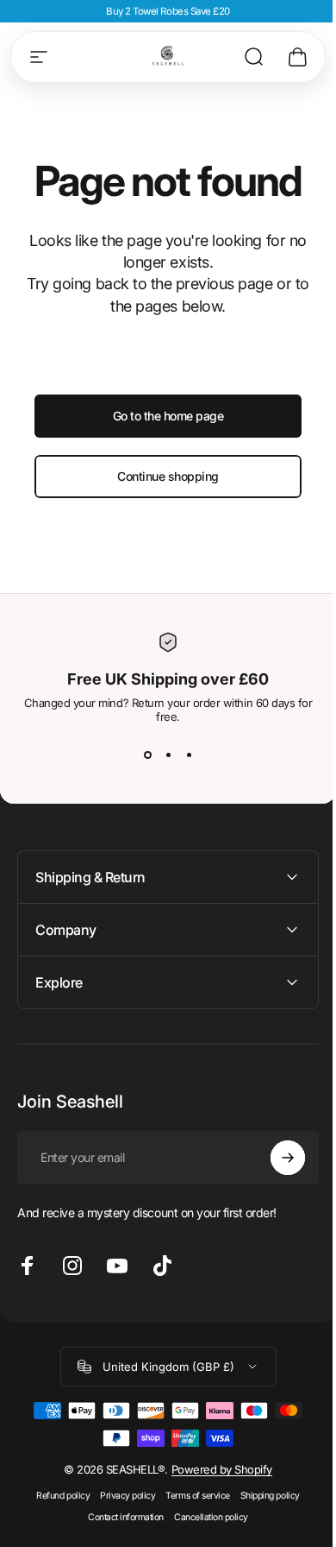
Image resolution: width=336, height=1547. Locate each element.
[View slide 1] (147, 754)
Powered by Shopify (215, 1469)
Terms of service (191, 1495)
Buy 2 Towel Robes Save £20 (168, 11)
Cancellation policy (205, 1517)
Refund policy (57, 1495)
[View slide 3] (188, 754)
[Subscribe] (275, 1157)
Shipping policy (263, 1495)
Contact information (120, 1517)
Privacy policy (121, 1495)
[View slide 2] (168, 754)
